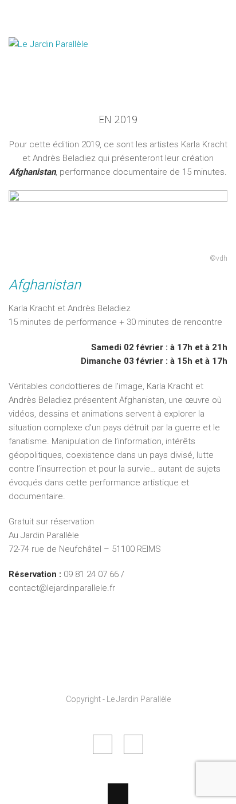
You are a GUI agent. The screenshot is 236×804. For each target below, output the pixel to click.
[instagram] (133, 744)
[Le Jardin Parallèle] (66, 73)
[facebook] (102, 744)
